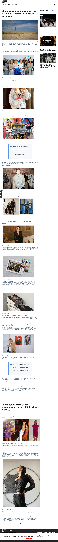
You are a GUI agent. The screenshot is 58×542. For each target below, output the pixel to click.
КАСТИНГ (16, 4)
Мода (8, 7)
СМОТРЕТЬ (9, 4)
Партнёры (54, 532)
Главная (3, 7)
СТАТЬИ (13, 4)
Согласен (29, 538)
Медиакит (45, 532)
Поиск (54, 530)
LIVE (5, 4)
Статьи (6, 7)
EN (51, 1)
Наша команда (39, 532)
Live (34, 530)
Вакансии (49, 532)
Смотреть (38, 530)
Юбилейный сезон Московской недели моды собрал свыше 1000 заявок (47, 28)
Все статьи (53, 10)
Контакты (50, 530)
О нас (46, 530)
